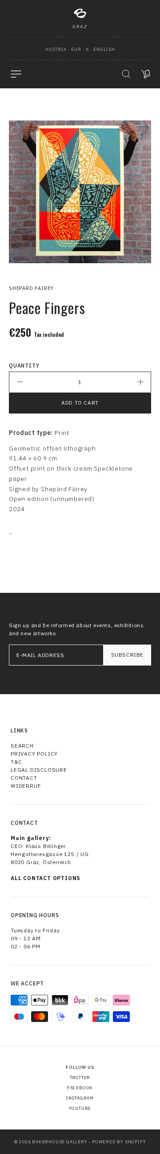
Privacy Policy (34, 753)
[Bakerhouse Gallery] (80, 13)
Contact (24, 777)
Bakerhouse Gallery (59, 1142)
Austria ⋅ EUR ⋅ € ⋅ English (80, 49)
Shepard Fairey (31, 288)
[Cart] (145, 74)
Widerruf (26, 785)
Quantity (24, 365)
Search (22, 745)
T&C (16, 761)
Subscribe (127, 654)
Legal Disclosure (39, 769)
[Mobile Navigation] (16, 74)
